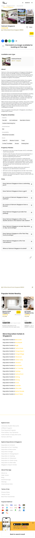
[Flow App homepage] (4, 3)
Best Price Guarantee (8, 496)
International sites (7, 484)
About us (4, 473)
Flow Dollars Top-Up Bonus (9, 432)
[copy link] (16, 41)
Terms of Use (5, 494)
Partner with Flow (6, 437)
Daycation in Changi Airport (10, 454)
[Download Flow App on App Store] (17, 524)
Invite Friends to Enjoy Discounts (11, 434)
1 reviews (31, 36)
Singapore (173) (11, 6)
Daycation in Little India (8, 462)
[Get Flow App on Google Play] (25, 524)
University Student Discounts (10, 426)
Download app (6, 479)
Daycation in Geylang (8, 456)
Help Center (5, 475)
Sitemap (3, 482)
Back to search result (17, 534)
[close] (33, 523)
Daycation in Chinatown (8, 458)
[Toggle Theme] (22, 2)
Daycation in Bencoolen (8, 449)
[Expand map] (31, 257)
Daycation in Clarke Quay (9, 460)
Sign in (27, 2)
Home (3, 6)
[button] (9, 16)
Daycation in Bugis (7, 451)
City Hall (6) (20, 6)
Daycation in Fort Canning (9, 447)
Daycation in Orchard (8, 445)
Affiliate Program (6, 428)
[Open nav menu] (32, 2)
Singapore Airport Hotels (9, 465)
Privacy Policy (5, 492)
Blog (2, 477)
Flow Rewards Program (8, 430)
